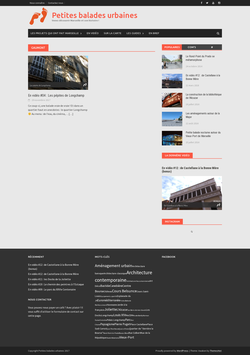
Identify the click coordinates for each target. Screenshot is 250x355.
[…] (70, 114)
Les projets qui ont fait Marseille (55, 33)
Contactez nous (55, 3)
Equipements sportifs (108, 296)
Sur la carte (112, 33)
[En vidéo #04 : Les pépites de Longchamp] (58, 72)
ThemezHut (215, 350)
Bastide (105, 286)
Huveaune (112, 304)
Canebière (116, 286)
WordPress (182, 350)
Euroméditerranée (108, 300)
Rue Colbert (135, 332)
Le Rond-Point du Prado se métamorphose (200, 58)
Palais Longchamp (116, 319)
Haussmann (102, 305)
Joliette (110, 309)
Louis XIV (119, 315)
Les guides (134, 33)
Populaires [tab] (172, 47)
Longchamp (107, 315)
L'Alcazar (122, 310)
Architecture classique (115, 273)
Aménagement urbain (113, 265)
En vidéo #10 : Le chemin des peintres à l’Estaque (56, 284)
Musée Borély (138, 315)
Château (108, 291)
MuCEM (129, 315)
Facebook (168, 256)
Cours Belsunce (124, 291)
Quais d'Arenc (124, 329)
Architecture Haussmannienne (137, 281)
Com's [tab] (192, 47)
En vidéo (93, 33)
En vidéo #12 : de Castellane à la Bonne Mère (53, 274)
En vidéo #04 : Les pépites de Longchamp (56, 95)
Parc (127, 320)
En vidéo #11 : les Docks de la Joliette (49, 279)
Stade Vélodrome (112, 338)
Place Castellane (138, 324)
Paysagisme (107, 324)
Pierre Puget (122, 324)
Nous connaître (37, 3)
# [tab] (212, 47)
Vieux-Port (126, 337)
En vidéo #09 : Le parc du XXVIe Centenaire (52, 289)
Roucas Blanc (124, 333)
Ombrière (103, 320)
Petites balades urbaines (94, 15)
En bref (154, 33)
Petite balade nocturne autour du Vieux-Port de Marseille (203, 134)
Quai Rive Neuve (113, 329)
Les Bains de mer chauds (137, 310)
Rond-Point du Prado (111, 333)
